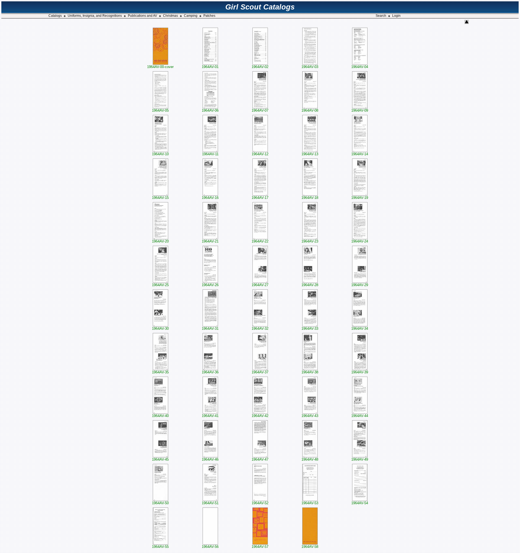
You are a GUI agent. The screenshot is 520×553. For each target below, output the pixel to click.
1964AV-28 (309, 285)
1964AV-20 (160, 241)
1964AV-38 (309, 372)
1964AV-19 (359, 198)
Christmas (170, 16)
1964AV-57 (260, 547)
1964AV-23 (309, 241)
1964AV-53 (309, 503)
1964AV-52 (260, 503)
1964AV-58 (309, 547)
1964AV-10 (160, 154)
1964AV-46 (210, 459)
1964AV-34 (359, 328)
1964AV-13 (309, 154)
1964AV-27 (260, 285)
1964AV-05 (160, 110)
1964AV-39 (359, 372)
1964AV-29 (359, 285)
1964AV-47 (260, 459)
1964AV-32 (260, 328)
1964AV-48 (309, 459)
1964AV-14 (359, 154)
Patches (209, 16)
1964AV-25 (160, 285)
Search (381, 16)
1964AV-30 (160, 328)
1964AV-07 (260, 110)
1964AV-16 (210, 198)
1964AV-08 (309, 110)
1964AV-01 (210, 67)
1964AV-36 (210, 372)
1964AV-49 (359, 459)
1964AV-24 (359, 241)
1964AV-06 (210, 110)
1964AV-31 (210, 328)
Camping (190, 16)
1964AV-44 (359, 416)
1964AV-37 (260, 372)
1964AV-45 (160, 459)
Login (396, 16)
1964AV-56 (210, 547)
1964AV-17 (260, 198)
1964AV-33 (309, 328)
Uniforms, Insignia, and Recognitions (95, 16)
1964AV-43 (309, 416)
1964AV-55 (160, 547)
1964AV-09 (359, 110)
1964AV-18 (309, 198)
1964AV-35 (160, 372)
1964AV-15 (160, 198)
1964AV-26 (210, 285)
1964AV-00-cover (160, 67)
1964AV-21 (210, 241)
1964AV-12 (260, 154)
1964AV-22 (260, 241)
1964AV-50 (160, 503)
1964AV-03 (309, 67)
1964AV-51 (210, 503)
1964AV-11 (210, 154)
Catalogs (55, 16)
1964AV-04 (359, 67)
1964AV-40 (160, 416)
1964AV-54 (359, 503)
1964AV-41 (210, 416)
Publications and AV (142, 16)
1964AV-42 (260, 416)
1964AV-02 (260, 67)
